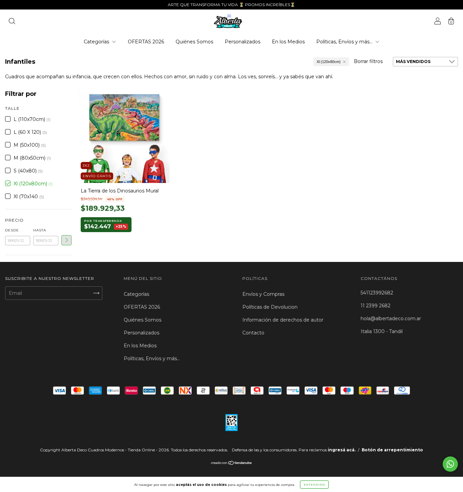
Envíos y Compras (263, 294)
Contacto (253, 333)
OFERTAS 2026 (146, 42)
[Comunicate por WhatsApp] (450, 464)
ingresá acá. (342, 449)
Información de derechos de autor (282, 320)
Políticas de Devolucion (270, 307)
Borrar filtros (368, 61)
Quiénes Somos (194, 42)
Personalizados (242, 42)
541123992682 (377, 293)
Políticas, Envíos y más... (345, 42)
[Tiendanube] (231, 463)
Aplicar (66, 240)
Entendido (314, 484)
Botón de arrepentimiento (392, 449)
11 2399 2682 (375, 306)
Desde (12, 230)
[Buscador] (11, 22)
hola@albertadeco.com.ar (391, 318)
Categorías (97, 42)
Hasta (39, 230)
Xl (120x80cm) (329, 62)
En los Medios (288, 42)
